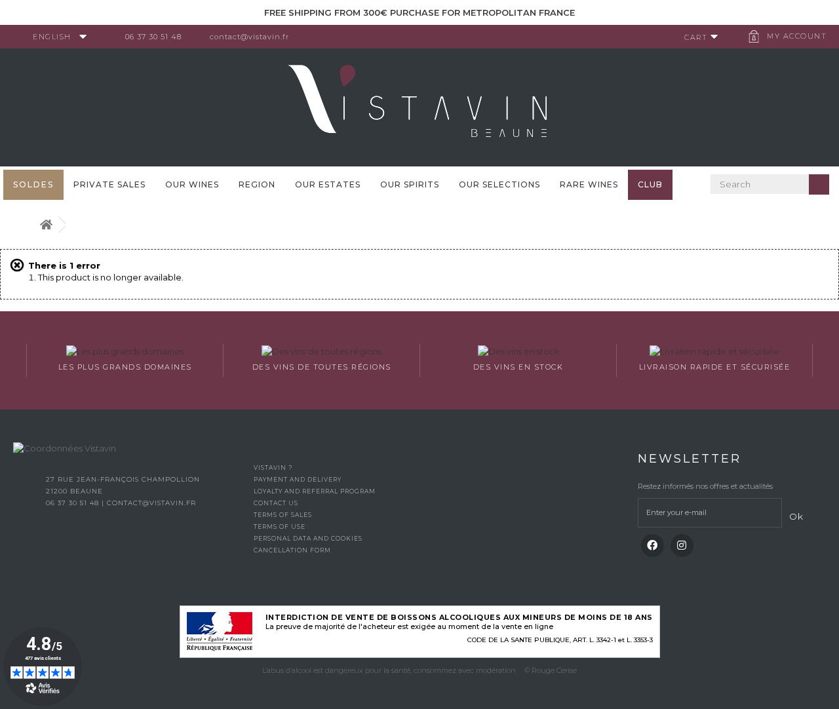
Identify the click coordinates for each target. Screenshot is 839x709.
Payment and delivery (297, 479)
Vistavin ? (273, 467)
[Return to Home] (45, 225)
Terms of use (279, 526)
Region (257, 184)
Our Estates (328, 184)
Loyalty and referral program (315, 491)
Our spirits (409, 184)
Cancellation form (292, 550)
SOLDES (33, 184)
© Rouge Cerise (550, 670)
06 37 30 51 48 (153, 36)
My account (797, 36)
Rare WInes (589, 184)
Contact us (276, 503)
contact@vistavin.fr (249, 36)
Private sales (109, 184)
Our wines (192, 184)
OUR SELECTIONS (499, 184)
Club (650, 184)
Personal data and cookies (308, 538)
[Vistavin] (419, 106)
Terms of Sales (283, 514)
